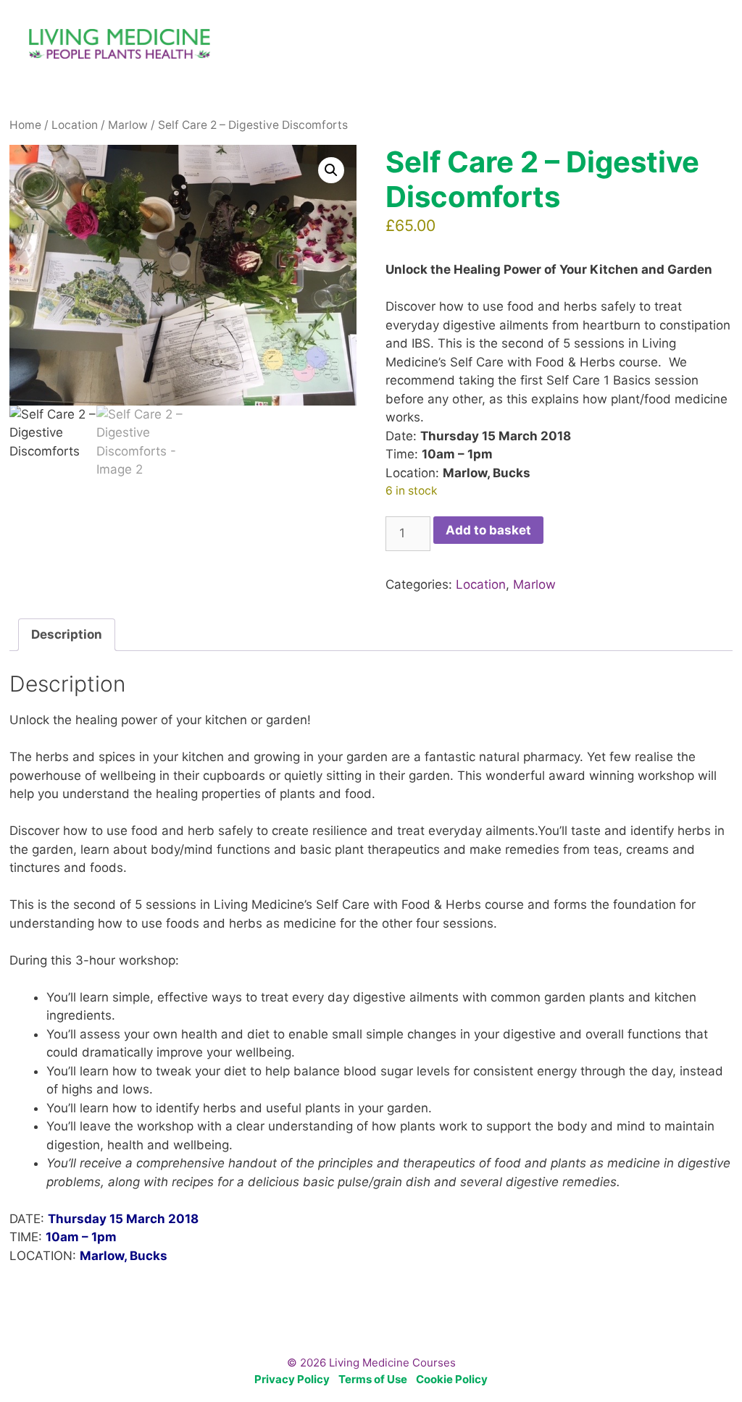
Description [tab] (66, 634)
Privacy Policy (292, 1379)
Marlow (128, 125)
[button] (331, 170)
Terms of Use (372, 1379)
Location (74, 125)
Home (25, 125)
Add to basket (488, 530)
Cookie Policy (452, 1379)
